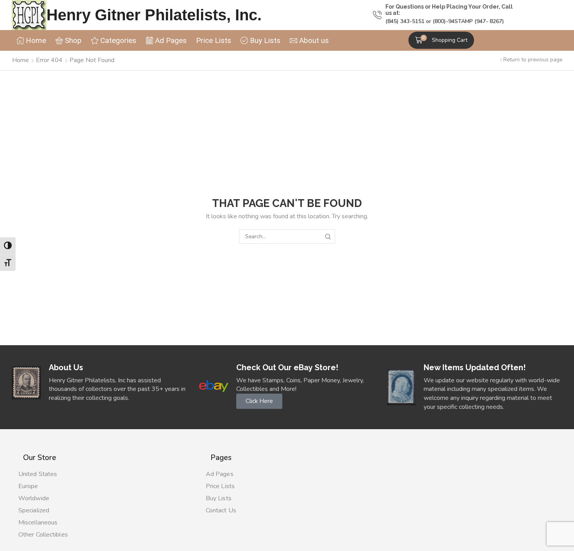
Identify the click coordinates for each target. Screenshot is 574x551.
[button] (441, 40)
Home (20, 60)
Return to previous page (532, 59)
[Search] (328, 236)
